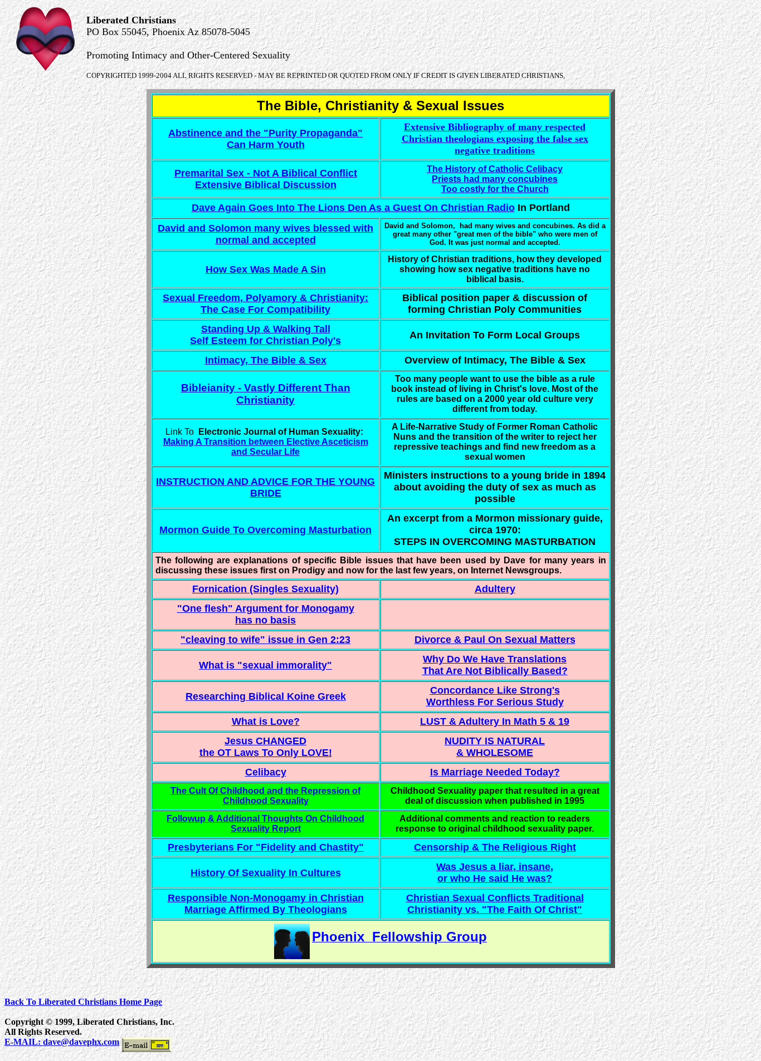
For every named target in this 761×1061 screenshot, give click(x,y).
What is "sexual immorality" (265, 665)
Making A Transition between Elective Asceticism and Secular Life (265, 446)
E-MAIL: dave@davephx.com (61, 1042)
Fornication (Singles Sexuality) (265, 589)
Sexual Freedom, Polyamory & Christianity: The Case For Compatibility (265, 303)
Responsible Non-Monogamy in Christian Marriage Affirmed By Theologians (266, 903)
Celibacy (265, 772)
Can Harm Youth (266, 144)
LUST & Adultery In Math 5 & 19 (494, 721)
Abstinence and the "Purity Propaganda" (265, 133)
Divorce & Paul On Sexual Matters (494, 639)
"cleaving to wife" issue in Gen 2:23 (265, 639)
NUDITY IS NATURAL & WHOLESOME (495, 746)
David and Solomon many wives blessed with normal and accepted (265, 234)
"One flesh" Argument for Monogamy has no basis (265, 614)
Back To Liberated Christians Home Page (83, 1001)
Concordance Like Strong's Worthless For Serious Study (495, 696)
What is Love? (266, 721)
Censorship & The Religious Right (495, 847)
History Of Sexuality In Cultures (266, 872)
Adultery (495, 589)
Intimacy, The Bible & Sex (265, 360)
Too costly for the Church (495, 189)
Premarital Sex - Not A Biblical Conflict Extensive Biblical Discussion (265, 179)
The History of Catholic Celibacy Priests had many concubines (495, 174)
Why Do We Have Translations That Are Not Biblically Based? (495, 665)
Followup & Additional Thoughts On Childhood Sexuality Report (265, 823)
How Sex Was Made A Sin (266, 269)
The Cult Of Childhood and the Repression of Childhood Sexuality (265, 795)
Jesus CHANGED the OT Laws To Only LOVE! (265, 746)
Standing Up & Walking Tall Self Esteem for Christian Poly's (265, 334)
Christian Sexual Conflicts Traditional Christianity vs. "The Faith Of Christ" (495, 903)
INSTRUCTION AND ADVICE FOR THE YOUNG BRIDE (265, 487)
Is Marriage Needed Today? (495, 772)
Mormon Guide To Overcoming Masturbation (265, 530)
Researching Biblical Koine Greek (266, 696)
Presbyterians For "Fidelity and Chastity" (266, 847)
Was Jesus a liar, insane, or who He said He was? (494, 872)
